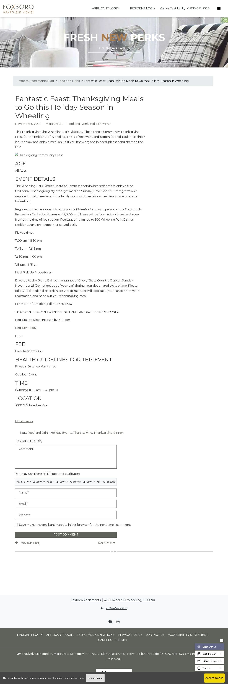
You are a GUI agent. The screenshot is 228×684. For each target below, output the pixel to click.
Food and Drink (78, 124)
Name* (24, 492)
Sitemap (121, 640)
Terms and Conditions (96, 634)
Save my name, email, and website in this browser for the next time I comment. (75, 524)
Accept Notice (214, 678)
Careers (105, 640)
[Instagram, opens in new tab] (117, 621)
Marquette (53, 124)
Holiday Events (100, 124)
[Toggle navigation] (218, 9)
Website (24, 515)
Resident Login (145, 8)
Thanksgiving (82, 432)
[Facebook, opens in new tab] (110, 621)
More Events (24, 421)
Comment (26, 449)
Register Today (26, 328)
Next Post (105, 543)
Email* (23, 503)
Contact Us (155, 634)
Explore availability (114, 48)
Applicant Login (107, 8)
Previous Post (29, 543)
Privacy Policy (130, 634)
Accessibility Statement (188, 634)
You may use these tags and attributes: (47, 474)
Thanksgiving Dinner (108, 432)
